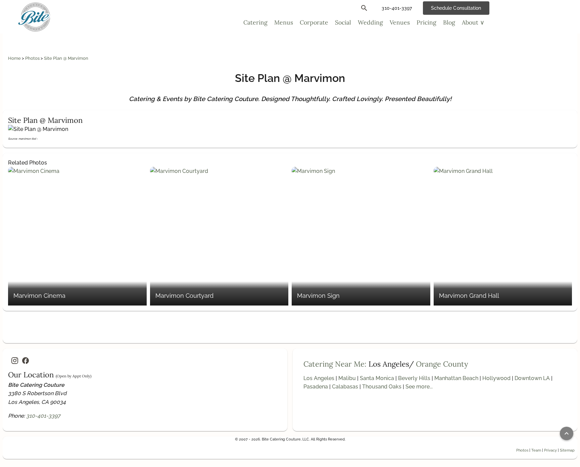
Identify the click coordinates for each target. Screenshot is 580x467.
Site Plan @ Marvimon (66, 58)
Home (15, 58)
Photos (33, 58)
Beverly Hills (414, 378)
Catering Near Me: (335, 364)
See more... (419, 386)
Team (536, 450)
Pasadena (315, 386)
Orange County (442, 364)
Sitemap (567, 450)
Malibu (347, 378)
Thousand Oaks (381, 386)
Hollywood (496, 378)
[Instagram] (14, 360)
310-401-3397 (43, 416)
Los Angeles (318, 378)
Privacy (550, 450)
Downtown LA (532, 378)
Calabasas (345, 386)
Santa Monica (377, 378)
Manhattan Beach (456, 378)
